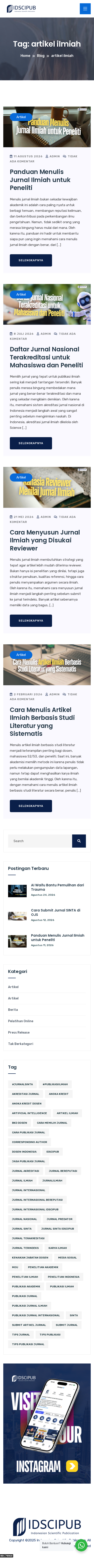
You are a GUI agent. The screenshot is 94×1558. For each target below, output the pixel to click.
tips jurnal (21, 1334)
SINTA (74, 1315)
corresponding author (29, 1142)
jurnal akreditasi (25, 1170)
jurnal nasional (24, 1219)
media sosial (67, 1257)
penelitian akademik (43, 1267)
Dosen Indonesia (24, 1151)
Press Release (19, 1032)
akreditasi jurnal (25, 1093)
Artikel (13, 987)
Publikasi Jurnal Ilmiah (29, 1305)
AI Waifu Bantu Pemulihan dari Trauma (57, 887)
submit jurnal (67, 1325)
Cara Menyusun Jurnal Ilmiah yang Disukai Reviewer (45, 540)
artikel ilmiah (67, 1113)
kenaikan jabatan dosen (30, 1257)
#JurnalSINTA (22, 1084)
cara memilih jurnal (52, 1122)
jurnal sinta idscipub (57, 1228)
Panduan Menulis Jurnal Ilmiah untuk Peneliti (40, 180)
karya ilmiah (58, 1248)
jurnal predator (59, 1219)
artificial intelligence (29, 1113)
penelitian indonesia (63, 1276)
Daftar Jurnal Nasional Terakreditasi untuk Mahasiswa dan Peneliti (46, 357)
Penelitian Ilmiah (25, 1276)
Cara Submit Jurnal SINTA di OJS (55, 912)
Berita (13, 1009)
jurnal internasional (28, 1190)
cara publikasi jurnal (28, 1132)
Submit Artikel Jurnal (29, 1325)
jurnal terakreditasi (28, 1238)
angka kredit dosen (27, 1103)
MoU (15, 1267)
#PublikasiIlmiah (55, 1084)
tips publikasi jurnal (28, 1344)
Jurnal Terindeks (25, 1248)
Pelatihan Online (20, 1021)
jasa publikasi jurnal (28, 1161)
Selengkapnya (31, 260)
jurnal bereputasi (63, 1170)
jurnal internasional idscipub (35, 1209)
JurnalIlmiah (52, 1180)
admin (54, 156)
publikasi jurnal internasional (36, 1315)
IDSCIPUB (52, 1151)
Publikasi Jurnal (24, 1296)
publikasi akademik (26, 1286)
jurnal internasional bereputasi (37, 1199)
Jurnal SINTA (21, 1228)
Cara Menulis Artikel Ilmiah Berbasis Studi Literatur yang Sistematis (42, 722)
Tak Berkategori (20, 1044)
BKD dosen (19, 1122)
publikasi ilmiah (62, 1286)
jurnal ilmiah (22, 1180)
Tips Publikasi (50, 1334)
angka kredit (59, 1093)
